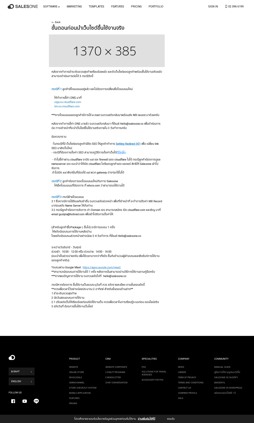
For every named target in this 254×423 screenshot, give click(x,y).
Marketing (74, 6)
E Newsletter (113, 377)
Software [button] (50, 6)
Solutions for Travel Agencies (154, 373)
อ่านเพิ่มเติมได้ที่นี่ (146, 419)
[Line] (36, 401)
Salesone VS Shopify (226, 377)
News (181, 367)
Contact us (184, 388)
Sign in (213, 6)
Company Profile (187, 393)
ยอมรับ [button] (171, 419)
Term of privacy (187, 377)
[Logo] (23, 6)
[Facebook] (13, 401)
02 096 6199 (236, 6)
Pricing (136, 6)
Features (117, 6)
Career (182, 372)
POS (144, 367)
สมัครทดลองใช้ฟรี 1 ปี (225, 393)
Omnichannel (77, 382)
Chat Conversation (116, 382)
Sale (180, 398)
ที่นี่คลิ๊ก (121, 152)
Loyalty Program (115, 372)
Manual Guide (222, 367)
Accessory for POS (152, 380)
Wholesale (75, 377)
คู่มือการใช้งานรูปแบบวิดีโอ (227, 372)
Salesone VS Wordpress (228, 388)
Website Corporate (116, 367)
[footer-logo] (36, 358)
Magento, (219, 382)
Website (73, 367)
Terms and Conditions (191, 382)
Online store (76, 372)
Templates (96, 6)
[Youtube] (24, 401)
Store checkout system (82, 388)
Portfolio (156, 6)
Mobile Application (80, 393)
